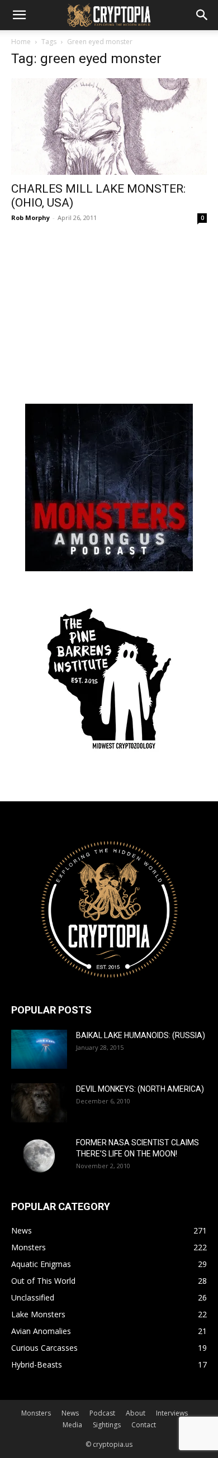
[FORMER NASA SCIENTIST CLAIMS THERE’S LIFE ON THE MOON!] (39, 1156)
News (70, 1413)
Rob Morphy (30, 217)
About (135, 1413)
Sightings (107, 1425)
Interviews (172, 1413)
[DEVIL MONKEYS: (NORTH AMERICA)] (39, 1102)
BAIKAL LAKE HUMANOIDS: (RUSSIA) (140, 1035)
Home (21, 41)
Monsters (36, 1413)
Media (72, 1425)
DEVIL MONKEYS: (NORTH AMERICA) (140, 1088)
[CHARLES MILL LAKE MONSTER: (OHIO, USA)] (109, 126)
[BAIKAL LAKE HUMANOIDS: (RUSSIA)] (39, 1049)
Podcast (102, 1413)
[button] (19, 15)
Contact (143, 1425)
